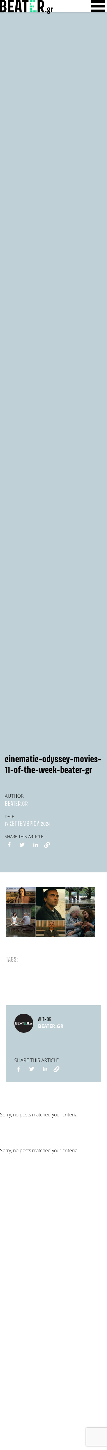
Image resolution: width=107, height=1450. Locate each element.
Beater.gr (16, 804)
